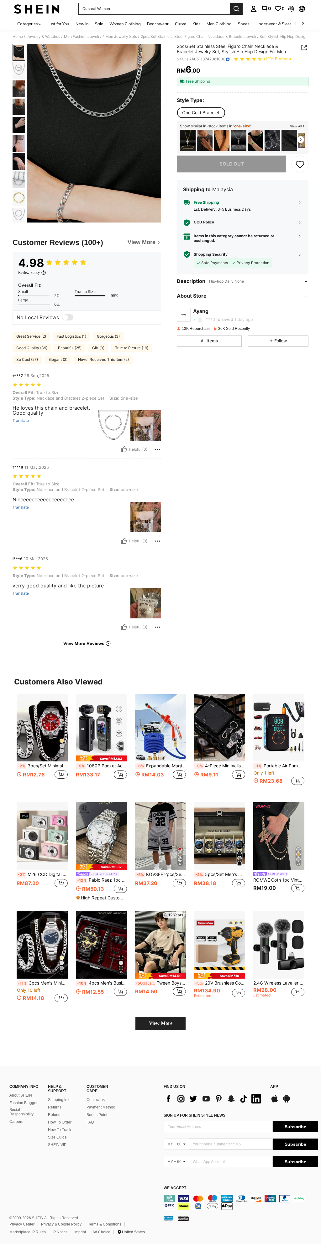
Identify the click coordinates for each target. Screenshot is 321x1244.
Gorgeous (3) (108, 336)
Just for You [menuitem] (58, 23)
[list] (214, 1098)
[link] (265, 8)
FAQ (90, 1122)
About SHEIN (20, 1095)
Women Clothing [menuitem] (125, 23)
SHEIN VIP (57, 1145)
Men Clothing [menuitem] (219, 23)
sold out (231, 164)
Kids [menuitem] (196, 23)
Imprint (80, 1232)
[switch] (67, 317)
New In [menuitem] (82, 23)
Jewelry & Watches (43, 36)
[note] (101, 758)
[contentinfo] (241, 1202)
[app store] (274, 1101)
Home (18, 36)
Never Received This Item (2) (103, 359)
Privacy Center (21, 1224)
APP (274, 1087)
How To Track (59, 1130)
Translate (21, 420)
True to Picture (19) (131, 348)
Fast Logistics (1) (71, 336)
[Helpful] (124, 449)
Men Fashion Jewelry (83, 36)
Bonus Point (97, 1115)
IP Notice (60, 1232)
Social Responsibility (21, 1112)
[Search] (236, 9)
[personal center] (253, 9)
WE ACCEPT (175, 1188)
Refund (54, 1115)
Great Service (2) (31, 336)
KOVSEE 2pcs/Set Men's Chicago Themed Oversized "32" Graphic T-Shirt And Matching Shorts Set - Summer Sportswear (161, 874)
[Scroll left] (295, 24)
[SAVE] (300, 164)
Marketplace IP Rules (27, 1232)
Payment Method (101, 1107)
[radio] (201, 112)
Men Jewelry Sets (121, 36)
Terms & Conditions (104, 1224)
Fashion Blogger (23, 1103)
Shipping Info (59, 1100)
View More (160, 1023)
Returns (54, 1107)
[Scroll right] (303, 24)
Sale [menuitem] (99, 23)
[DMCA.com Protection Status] (183, 1218)
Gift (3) (98, 348)
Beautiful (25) (70, 348)
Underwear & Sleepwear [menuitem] (278, 23)
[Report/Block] (157, 449)
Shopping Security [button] (211, 254)
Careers (16, 1121)
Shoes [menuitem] (243, 23)
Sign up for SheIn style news (194, 1115)
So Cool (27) (27, 359)
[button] (291, 9)
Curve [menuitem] (180, 23)
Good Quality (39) (31, 348)
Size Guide (57, 1137)
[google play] (286, 1101)
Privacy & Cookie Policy (61, 1224)
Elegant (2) (58, 359)
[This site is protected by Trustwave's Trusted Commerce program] (168, 1218)
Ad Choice (101, 1232)
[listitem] (188, 140)
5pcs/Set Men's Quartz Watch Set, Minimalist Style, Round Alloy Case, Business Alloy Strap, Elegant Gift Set (220, 874)
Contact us (96, 1100)
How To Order (59, 1122)
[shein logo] (37, 9)
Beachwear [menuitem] (158, 23)
